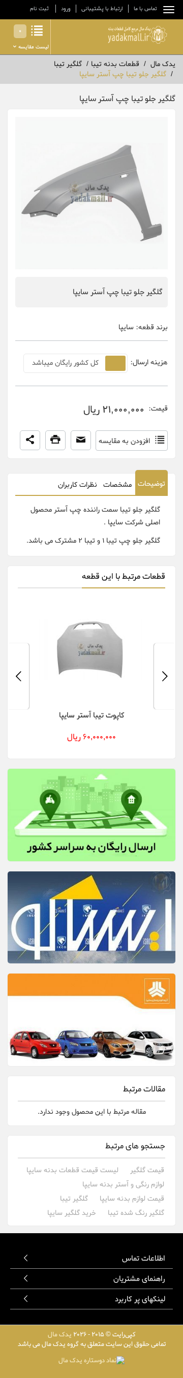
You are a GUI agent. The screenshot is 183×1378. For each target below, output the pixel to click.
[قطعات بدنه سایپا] (91, 1020)
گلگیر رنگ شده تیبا (136, 1213)
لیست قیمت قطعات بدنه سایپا (72, 1170)
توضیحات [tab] (151, 484)
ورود (66, 9)
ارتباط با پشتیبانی (102, 9)
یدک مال (60, 1334)
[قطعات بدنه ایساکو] (91, 917)
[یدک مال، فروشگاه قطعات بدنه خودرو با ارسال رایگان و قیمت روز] (137, 34)
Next (18, 676)
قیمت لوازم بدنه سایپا (132, 1199)
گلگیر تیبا (74, 1199)
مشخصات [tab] (117, 485)
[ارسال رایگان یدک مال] (91, 815)
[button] (30, 440)
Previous (164, 676)
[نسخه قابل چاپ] (55, 440)
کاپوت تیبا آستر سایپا (92, 715)
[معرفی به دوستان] (81, 440)
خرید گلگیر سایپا (71, 1213)
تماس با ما (145, 9)
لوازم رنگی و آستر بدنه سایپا (123, 1184)
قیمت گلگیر (147, 1170)
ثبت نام (39, 9)
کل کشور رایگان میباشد (65, 363)
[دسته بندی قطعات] (166, 10)
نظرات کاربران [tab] (77, 485)
